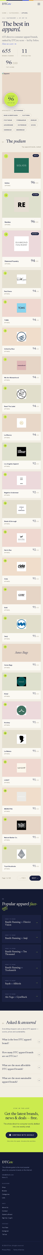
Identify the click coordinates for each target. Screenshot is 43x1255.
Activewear (18, 110)
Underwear (20, 130)
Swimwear (8, 130)
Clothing (26, 115)
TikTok (4, 1234)
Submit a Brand (7, 1214)
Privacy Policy (6, 1250)
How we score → (9, 44)
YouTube (5, 1227)
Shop (4, 1187)
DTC (6, 4)
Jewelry (34, 120)
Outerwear (22, 125)
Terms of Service (18, 1250)
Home (4, 13)
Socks (33, 125)
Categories (14, 13)
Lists (3, 1198)
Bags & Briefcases (11, 115)
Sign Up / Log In (7, 1218)
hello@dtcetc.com (8, 1175)
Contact (5, 1211)
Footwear (8, 120)
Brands (4, 1191)
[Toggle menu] (39, 4)
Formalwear (21, 120)
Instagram (5, 1231)
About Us (5, 1207)
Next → (35, 878)
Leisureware (8, 125)
